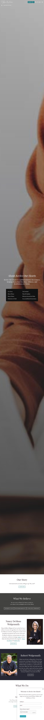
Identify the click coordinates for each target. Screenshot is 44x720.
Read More (13, 643)
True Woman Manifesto (20, 608)
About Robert (11, 296)
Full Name (22, 701)
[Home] (1, 5)
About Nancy (11, 294)
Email (21, 705)
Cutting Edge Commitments (33, 608)
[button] (42, 2)
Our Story (10, 291)
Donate (30, 2)
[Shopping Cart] (38, 2)
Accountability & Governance (29, 299)
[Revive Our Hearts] (7, 2)
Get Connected (22, 716)
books (19, 637)
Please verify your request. (25, 709)
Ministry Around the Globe (28, 296)
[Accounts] (39, 2)
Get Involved (25, 291)
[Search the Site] (36, 2)
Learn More (22, 586)
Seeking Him (17, 640)
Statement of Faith (12, 299)
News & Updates (26, 294)
